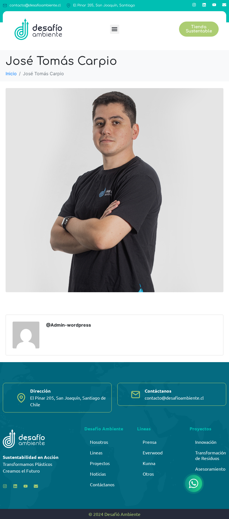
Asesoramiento (210, 468)
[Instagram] (194, 5)
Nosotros (99, 442)
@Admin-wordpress (68, 325)
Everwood (153, 452)
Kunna (149, 463)
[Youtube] (214, 5)
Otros (148, 473)
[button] (114, 29)
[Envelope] (224, 5)
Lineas (96, 452)
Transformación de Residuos (210, 455)
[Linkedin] (204, 5)
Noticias (98, 473)
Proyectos (100, 463)
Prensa (149, 442)
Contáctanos (102, 484)
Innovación (205, 442)
